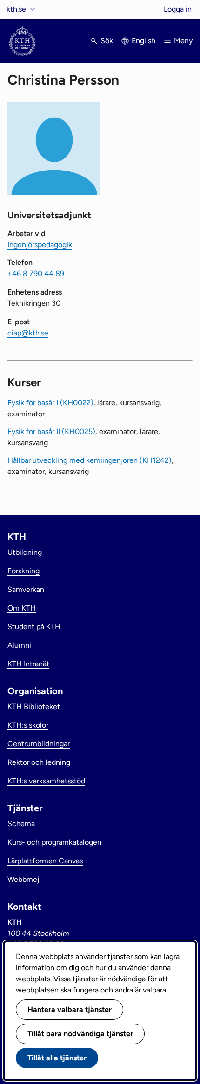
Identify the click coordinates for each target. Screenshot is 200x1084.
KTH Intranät (28, 663)
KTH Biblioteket (33, 706)
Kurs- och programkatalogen (54, 842)
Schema (21, 823)
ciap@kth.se (27, 332)
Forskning (23, 570)
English (143, 40)
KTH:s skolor (27, 725)
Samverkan (25, 589)
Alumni (19, 645)
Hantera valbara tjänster (69, 1009)
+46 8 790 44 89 (35, 273)
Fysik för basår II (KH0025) (51, 431)
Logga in (178, 9)
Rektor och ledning (38, 762)
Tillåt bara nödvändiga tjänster (80, 1033)
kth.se (16, 9)
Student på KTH (33, 626)
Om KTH (21, 608)
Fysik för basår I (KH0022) (50, 402)
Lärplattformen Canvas (45, 860)
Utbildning (24, 552)
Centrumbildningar (38, 743)
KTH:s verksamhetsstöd (46, 780)
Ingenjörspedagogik (39, 244)
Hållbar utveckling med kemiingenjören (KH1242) (89, 460)
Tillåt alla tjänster (57, 1057)
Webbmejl (24, 879)
